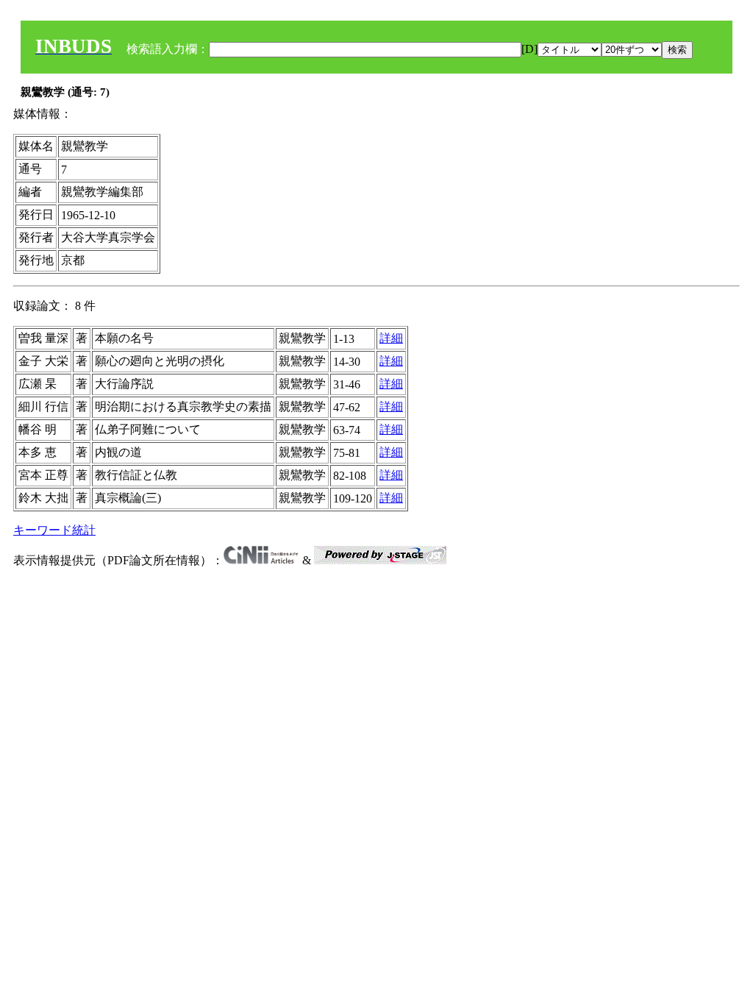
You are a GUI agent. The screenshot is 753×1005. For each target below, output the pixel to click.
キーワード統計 (54, 530)
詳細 (391, 338)
